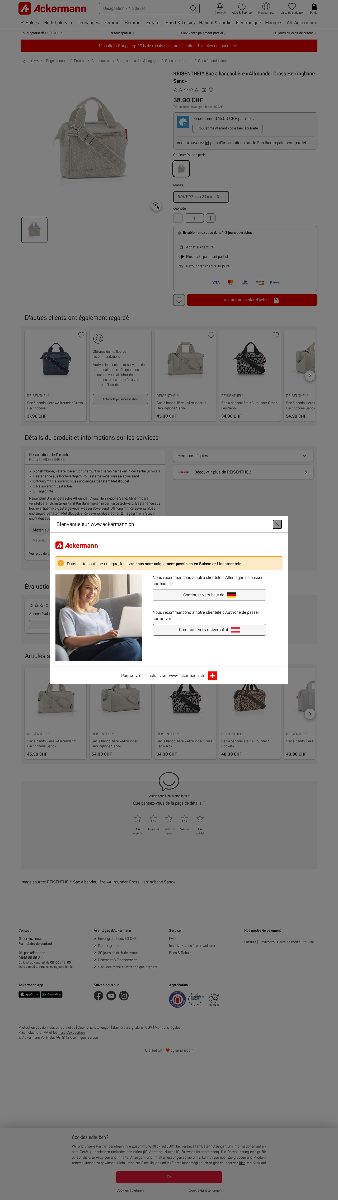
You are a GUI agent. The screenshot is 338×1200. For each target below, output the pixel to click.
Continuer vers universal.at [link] (203, 630)
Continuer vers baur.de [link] (203, 595)
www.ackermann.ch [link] (186, 676)
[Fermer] (277, 524)
